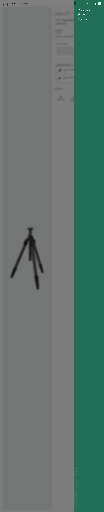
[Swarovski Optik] (5, 3)
